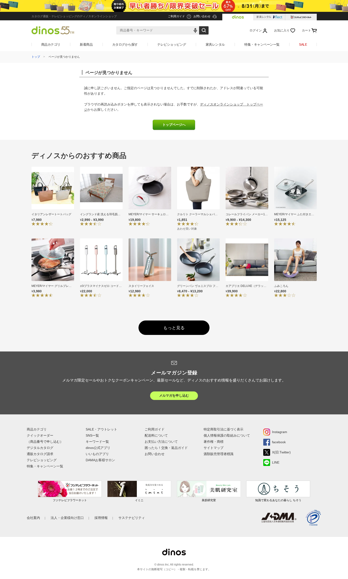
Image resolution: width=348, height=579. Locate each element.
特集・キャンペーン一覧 (262, 44)
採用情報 (101, 518)
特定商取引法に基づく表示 (223, 429)
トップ (35, 56)
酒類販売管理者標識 (218, 454)
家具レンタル (215, 44)
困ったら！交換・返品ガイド (166, 448)
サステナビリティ (131, 518)
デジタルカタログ (40, 448)
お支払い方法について (161, 441)
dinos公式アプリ (98, 448)
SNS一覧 (92, 435)
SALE (303, 44)
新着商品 (86, 44)
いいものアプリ (97, 454)
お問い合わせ (155, 454)
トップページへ (174, 125)
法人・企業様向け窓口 (67, 518)
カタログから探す (125, 44)
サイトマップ (213, 448)
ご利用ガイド (155, 429)
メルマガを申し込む (174, 395)
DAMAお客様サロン (100, 460)
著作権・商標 (213, 441)
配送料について (156, 435)
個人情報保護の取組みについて (227, 435)
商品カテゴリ (50, 44)
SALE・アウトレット (101, 429)
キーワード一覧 (97, 441)
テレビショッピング (171, 44)
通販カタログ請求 (40, 454)
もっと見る (174, 327)
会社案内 (33, 518)
